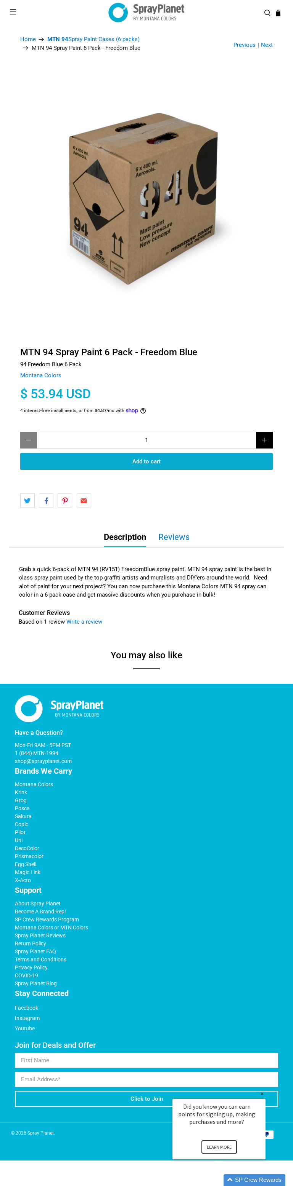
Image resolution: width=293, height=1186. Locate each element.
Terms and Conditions (40, 959)
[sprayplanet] (146, 13)
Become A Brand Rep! (40, 911)
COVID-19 (26, 975)
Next (267, 45)
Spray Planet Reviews (40, 935)
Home (28, 39)
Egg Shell (25, 864)
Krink (21, 792)
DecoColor (27, 848)
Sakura (23, 816)
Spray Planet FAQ (35, 951)
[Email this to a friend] (84, 500)
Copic (21, 824)
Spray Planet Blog (36, 983)
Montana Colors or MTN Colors (51, 927)
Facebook (26, 1008)
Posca (22, 808)
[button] (228, 1180)
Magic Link (27, 872)
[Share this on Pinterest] (65, 500)
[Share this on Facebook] (46, 500)
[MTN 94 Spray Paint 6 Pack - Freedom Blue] (146, 198)
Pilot (20, 832)
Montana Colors (40, 375)
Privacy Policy (31, 967)
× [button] (262, 1093)
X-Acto (23, 880)
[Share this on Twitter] (27, 500)
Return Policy (30, 943)
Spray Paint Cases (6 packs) (93, 39)
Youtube (25, 1028)
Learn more (219, 1147)
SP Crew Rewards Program (47, 919)
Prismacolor (29, 856)
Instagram (27, 1018)
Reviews (174, 537)
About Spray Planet (38, 903)
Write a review (84, 621)
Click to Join (146, 1098)
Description (125, 537)
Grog (21, 800)
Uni (19, 840)
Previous (244, 45)
